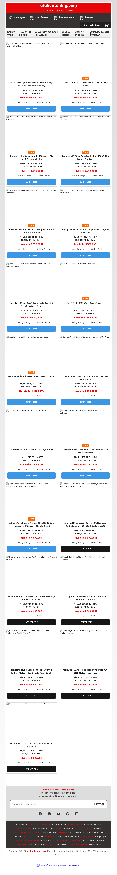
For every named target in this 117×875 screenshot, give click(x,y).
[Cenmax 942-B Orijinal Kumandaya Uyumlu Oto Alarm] (85, 353)
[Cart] (106, 25)
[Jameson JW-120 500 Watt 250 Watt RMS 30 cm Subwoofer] (85, 426)
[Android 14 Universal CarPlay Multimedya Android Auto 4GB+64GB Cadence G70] (85, 499)
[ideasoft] (42, 865)
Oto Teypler (22, 824)
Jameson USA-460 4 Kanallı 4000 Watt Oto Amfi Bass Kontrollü (31, 157)
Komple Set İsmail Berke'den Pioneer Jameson (31, 376)
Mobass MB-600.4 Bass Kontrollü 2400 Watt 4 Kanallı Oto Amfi (85, 157)
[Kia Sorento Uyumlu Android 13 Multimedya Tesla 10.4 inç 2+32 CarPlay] (31, 59)
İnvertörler (50, 836)
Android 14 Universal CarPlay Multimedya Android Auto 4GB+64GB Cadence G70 (85, 524)
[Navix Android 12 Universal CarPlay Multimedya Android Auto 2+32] (31, 573)
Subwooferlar (69, 828)
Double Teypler (59, 824)
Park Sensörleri (36, 844)
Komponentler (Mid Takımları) (27, 832)
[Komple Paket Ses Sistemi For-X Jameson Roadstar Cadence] (85, 573)
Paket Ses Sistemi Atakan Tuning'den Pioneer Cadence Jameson (32, 231)
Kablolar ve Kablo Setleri (68, 836)
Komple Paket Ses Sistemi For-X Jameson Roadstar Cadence (85, 598)
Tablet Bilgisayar (62, 844)
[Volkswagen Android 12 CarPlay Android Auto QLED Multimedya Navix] (85, 646)
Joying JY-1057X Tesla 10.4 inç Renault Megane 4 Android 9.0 (85, 231)
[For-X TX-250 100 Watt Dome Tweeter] (85, 279)
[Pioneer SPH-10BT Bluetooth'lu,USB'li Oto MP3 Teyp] (85, 59)
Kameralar (88, 836)
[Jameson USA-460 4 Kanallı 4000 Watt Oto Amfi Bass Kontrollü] (31, 133)
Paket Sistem (22, 844)
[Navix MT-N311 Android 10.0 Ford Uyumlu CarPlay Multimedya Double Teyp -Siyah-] (31, 646)
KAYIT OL (99, 804)
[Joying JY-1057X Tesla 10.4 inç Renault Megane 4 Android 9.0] (85, 206)
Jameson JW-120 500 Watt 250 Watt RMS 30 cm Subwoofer (85, 451)
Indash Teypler (75, 824)
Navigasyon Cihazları (80, 832)
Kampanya (100, 836)
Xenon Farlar (95, 844)
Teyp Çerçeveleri (79, 844)
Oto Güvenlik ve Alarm (94, 840)
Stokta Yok (85, 549)
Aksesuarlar (17, 836)
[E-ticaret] (58, 865)
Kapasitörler (98, 832)
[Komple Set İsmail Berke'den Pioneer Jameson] (31, 353)
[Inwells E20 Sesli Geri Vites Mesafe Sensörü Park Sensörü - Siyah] (31, 279)
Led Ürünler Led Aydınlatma (26, 840)
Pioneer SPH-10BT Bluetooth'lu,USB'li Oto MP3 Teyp (85, 84)
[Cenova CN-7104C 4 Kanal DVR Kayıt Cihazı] (31, 426)
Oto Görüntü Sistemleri (40, 824)
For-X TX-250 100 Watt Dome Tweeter (85, 303)
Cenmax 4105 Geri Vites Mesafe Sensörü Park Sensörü (32, 745)
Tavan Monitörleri (92, 824)
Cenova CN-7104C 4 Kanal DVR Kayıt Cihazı (31, 449)
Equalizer (39, 836)
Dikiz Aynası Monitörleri (43, 828)
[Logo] (58, 8)
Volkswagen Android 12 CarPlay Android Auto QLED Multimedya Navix (85, 671)
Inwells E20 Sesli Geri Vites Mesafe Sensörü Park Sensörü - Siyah (31, 304)
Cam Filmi (29, 836)
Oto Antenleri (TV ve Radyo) (69, 840)
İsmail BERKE (98, 828)
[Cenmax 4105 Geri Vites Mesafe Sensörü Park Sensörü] (31, 720)
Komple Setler (50, 832)
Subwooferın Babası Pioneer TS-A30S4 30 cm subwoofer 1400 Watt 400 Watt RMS (32, 524)
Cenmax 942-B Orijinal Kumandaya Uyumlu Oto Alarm (85, 378)
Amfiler (58, 828)
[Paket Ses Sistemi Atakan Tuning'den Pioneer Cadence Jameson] (31, 206)
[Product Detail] (31, 78)
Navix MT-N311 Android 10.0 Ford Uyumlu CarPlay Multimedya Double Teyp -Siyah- (32, 671)
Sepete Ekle (31, 108)
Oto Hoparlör (84, 828)
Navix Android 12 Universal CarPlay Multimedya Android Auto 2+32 (31, 598)
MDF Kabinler (46, 840)
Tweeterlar (63, 832)
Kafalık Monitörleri (21, 828)
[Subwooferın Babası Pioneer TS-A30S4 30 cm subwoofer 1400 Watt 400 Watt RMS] (31, 499)
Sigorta (48, 844)
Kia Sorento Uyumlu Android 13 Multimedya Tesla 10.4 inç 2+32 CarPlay (31, 84)
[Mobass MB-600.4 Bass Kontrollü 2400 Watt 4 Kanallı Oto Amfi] (85, 133)
